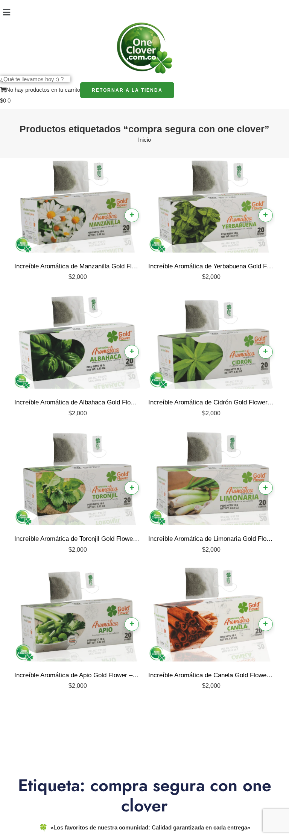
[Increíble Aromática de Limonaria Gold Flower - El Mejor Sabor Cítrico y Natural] (211, 479)
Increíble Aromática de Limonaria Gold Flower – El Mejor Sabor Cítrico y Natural (211, 538)
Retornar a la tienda (127, 90)
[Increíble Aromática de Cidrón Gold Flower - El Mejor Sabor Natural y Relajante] (211, 343)
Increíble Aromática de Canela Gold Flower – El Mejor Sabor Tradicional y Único (211, 675)
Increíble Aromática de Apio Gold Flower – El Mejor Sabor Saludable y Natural (77, 675)
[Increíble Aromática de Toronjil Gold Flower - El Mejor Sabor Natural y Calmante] (77, 479)
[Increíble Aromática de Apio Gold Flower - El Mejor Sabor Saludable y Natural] (77, 615)
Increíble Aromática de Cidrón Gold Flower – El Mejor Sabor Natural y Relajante (211, 402)
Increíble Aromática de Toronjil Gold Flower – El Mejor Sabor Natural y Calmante (77, 538)
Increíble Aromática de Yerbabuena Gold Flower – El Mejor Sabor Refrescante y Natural (211, 266)
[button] (144, 13)
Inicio (144, 140)
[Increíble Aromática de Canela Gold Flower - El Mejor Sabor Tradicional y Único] (211, 615)
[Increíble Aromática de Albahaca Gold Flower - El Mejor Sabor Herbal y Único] (77, 343)
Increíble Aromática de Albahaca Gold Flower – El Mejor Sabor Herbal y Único (77, 402)
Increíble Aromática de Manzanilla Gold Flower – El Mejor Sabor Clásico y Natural (77, 266)
